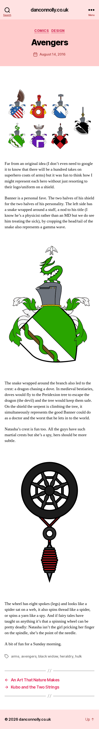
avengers (29, 656)
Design (58, 31)
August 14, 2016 (53, 54)
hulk (78, 656)
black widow (48, 656)
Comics (41, 31)
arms (15, 656)
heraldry (66, 656)
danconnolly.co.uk (49, 9)
